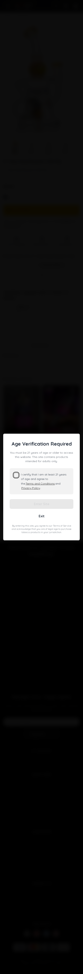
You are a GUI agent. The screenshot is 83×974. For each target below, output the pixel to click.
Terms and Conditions (40, 483)
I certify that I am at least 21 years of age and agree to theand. (43, 481)
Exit (42, 516)
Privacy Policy (30, 488)
